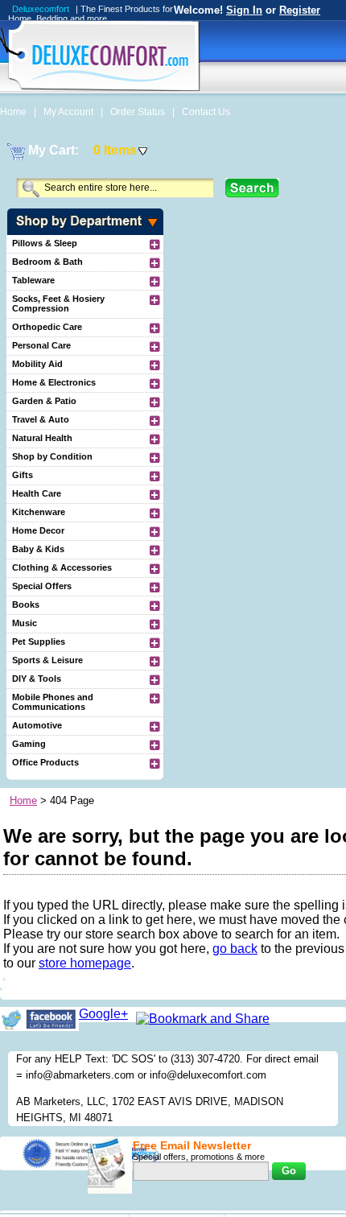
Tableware (33, 280)
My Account (69, 112)
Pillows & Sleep (44, 243)
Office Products (45, 762)
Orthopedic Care (47, 327)
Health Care (36, 493)
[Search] (252, 188)
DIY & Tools (36, 678)
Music (24, 623)
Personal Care (41, 345)
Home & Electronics (54, 382)
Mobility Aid (37, 364)
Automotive (37, 725)
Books (25, 604)
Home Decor (38, 530)
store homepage (85, 963)
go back (234, 948)
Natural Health (42, 438)
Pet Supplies (38, 641)
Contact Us (206, 112)
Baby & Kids (38, 549)
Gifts (22, 475)
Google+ (103, 1014)
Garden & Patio (44, 401)
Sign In (244, 10)
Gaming (29, 744)
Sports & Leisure (47, 660)
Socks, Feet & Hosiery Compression (58, 303)
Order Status (138, 112)
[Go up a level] (153, 244)
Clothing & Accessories (62, 567)
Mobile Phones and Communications (52, 702)
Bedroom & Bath (47, 261)
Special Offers (42, 586)
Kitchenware (38, 512)
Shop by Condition (52, 456)
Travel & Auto (40, 419)
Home (14, 112)
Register (299, 10)
